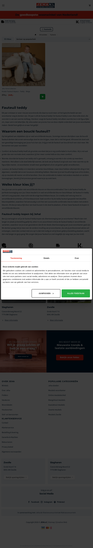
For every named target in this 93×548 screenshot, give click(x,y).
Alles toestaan (75, 293)
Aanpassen (45, 293)
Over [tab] (77, 258)
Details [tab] (47, 258)
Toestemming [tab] (16, 258)
